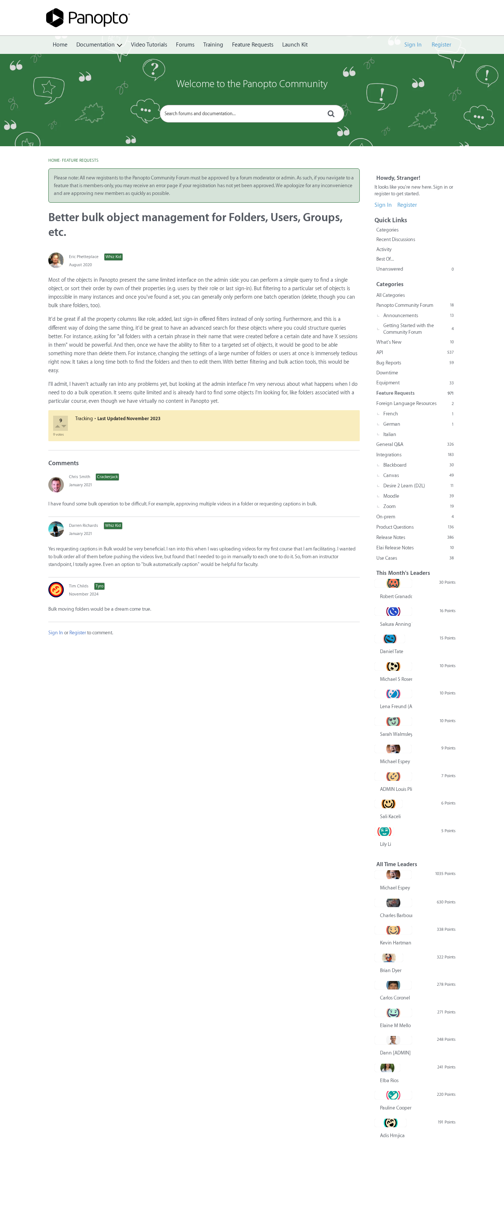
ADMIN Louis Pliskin (396, 789)
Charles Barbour (396, 915)
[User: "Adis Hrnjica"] (390, 1122)
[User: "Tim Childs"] (56, 589)
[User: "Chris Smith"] (56, 485)
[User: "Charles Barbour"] (393, 902)
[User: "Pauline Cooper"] (393, 1095)
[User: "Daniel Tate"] (389, 638)
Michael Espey (395, 761)
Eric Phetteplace (84, 256)
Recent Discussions (395, 239)
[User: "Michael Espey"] (393, 748)
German (418, 424)
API (415, 352)
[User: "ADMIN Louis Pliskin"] (393, 776)
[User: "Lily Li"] (384, 831)
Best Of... (385, 259)
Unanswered (415, 269)
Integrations (415, 454)
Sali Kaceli (390, 816)
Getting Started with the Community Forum (418, 329)
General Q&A (415, 444)
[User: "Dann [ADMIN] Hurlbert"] (393, 1040)
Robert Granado (396, 596)
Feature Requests (252, 45)
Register (441, 45)
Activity (383, 249)
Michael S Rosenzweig (396, 679)
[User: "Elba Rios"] (387, 1067)
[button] (58, 427)
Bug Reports (415, 363)
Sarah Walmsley (396, 734)
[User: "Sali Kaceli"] (388, 803)
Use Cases (415, 558)
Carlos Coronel (395, 998)
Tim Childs (79, 586)
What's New (415, 342)
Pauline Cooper (395, 1108)
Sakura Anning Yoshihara (396, 624)
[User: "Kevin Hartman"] (393, 930)
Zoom (418, 506)
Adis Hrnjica (392, 1135)
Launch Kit (295, 45)
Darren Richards (83, 525)
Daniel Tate (391, 651)
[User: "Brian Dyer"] (388, 957)
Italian (389, 434)
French (418, 413)
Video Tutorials (149, 45)
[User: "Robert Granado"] (393, 583)
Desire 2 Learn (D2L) (418, 485)
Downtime (387, 372)
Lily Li (385, 844)
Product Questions (415, 527)
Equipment (415, 382)
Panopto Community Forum (415, 305)
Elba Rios (389, 1080)
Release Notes (415, 537)
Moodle (418, 496)
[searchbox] (252, 114)
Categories (387, 230)
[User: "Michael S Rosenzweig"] (393, 666)
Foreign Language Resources (415, 403)
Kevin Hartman (395, 943)
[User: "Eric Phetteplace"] (56, 260)
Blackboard (418, 465)
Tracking (84, 418)
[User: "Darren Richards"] (56, 529)
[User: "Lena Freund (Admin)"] (393, 693)
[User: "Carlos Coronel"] (393, 985)
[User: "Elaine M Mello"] (393, 1012)
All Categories (390, 295)
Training (213, 45)
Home (60, 45)
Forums (185, 45)
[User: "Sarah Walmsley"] (393, 721)
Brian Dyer (390, 970)
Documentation (95, 45)
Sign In (413, 45)
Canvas (418, 475)
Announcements (418, 315)
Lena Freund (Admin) (396, 706)
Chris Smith (79, 476)
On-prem (415, 516)
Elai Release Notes (415, 547)
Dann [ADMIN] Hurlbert (396, 1053)
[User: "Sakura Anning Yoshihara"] (393, 611)
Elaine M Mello (395, 1025)
